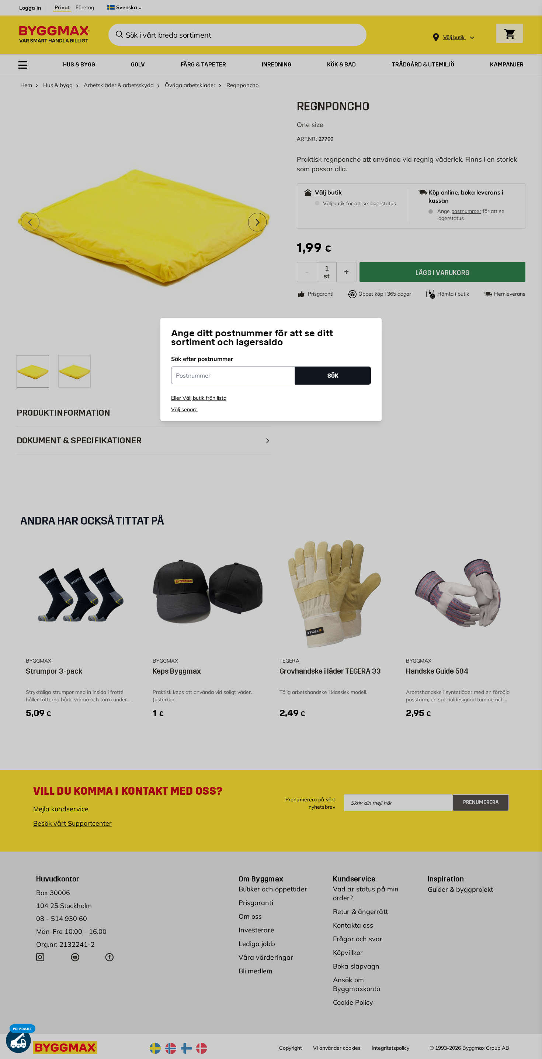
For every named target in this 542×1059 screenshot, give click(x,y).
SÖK (332, 375)
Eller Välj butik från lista (198, 398)
